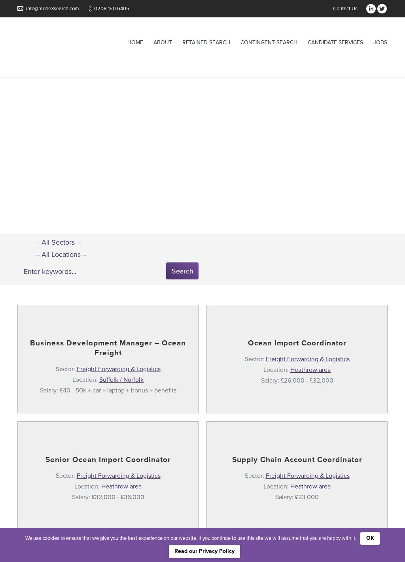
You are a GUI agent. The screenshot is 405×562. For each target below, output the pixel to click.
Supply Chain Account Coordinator (297, 459)
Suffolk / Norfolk (121, 380)
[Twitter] (382, 8)
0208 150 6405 (111, 9)
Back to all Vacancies (207, 168)
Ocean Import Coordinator (297, 343)
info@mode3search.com (52, 9)
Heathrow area (310, 370)
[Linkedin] (371, 8)
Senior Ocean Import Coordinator (108, 459)
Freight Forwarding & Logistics (119, 369)
